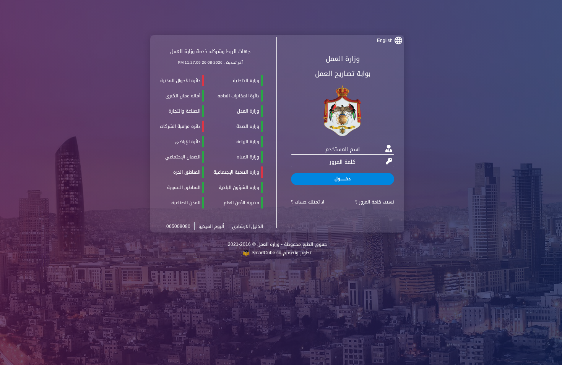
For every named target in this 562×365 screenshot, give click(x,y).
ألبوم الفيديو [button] (211, 226)
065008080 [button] (178, 226)
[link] (390, 41)
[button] (342, 179)
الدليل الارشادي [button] (247, 226)
